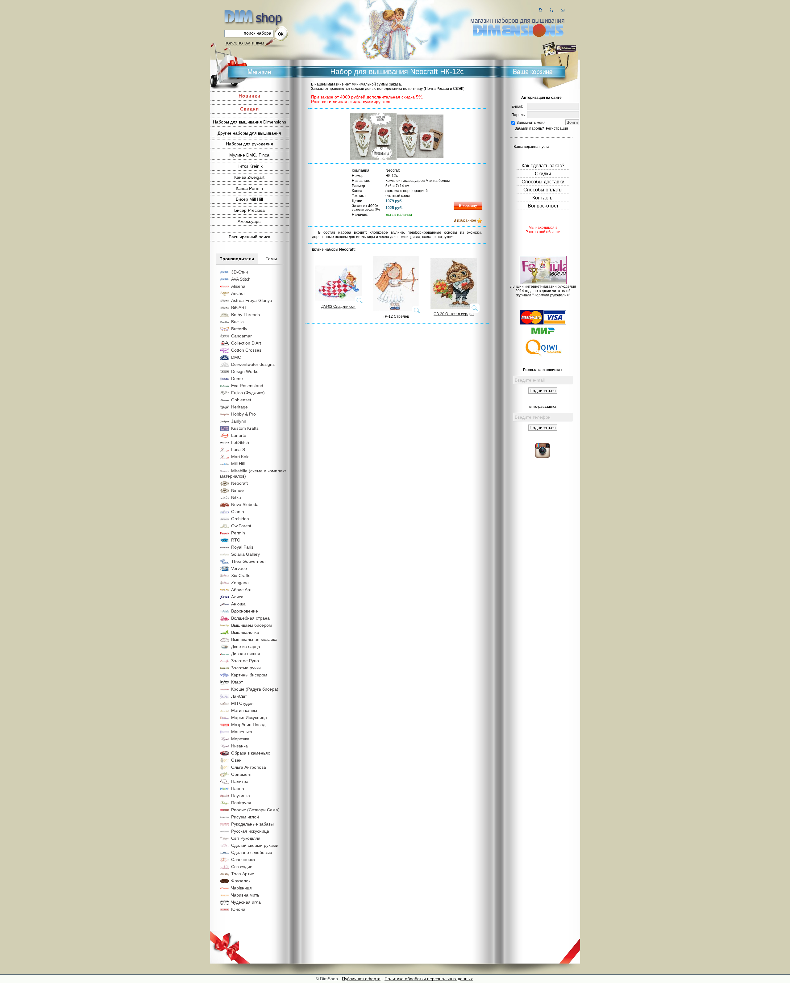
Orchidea (240, 518)
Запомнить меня (531, 122)
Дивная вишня (245, 653)
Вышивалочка (245, 632)
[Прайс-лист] (551, 10)
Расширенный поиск (249, 236)
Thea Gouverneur (248, 561)
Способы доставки (543, 181)
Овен (236, 760)
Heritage (239, 406)
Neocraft (239, 483)
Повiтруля (241, 802)
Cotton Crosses (246, 350)
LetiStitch (240, 442)
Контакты (543, 197)
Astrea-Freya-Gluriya (251, 300)
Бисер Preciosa (249, 210)
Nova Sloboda (245, 504)
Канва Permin (249, 188)
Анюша (238, 603)
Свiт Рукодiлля (245, 838)
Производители (236, 258)
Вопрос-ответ (543, 205)
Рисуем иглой (245, 816)
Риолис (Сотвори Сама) (255, 809)
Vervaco (239, 568)
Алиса (237, 596)
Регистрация (557, 128)
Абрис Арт (241, 589)
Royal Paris (242, 547)
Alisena (238, 286)
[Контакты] (562, 10)
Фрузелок (240, 880)
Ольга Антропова (248, 767)
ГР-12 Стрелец (396, 316)
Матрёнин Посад (248, 724)
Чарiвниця (241, 887)
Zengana (240, 582)
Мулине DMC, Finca (249, 155)
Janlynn (238, 421)
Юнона (238, 909)
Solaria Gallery (245, 554)
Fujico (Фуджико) (248, 392)
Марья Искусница (249, 717)
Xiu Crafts (240, 575)
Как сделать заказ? (543, 165)
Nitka (236, 497)
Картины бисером (249, 674)
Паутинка (240, 795)
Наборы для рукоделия (249, 143)
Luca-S (238, 449)
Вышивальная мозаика (254, 639)
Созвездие (241, 866)
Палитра (239, 781)
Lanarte (238, 435)
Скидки (249, 108)
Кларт (237, 682)
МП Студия (242, 703)
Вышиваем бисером (251, 625)
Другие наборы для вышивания (249, 133)
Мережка (240, 738)
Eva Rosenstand (247, 385)
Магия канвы (244, 710)
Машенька (241, 731)
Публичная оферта (361, 978)
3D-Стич (239, 272)
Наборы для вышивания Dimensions (249, 121)
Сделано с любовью (251, 852)
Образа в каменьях (250, 753)
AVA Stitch (241, 279)
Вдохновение (244, 611)
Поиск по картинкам (244, 43)
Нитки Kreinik (249, 166)
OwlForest (241, 525)
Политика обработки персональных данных (429, 978)
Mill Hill (238, 463)
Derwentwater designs (253, 364)
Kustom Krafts (245, 428)
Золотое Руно (245, 660)
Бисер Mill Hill (249, 199)
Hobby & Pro (243, 414)
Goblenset (241, 399)
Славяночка (243, 859)
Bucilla (237, 321)
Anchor (238, 293)
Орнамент (241, 774)
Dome (237, 378)
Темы (271, 258)
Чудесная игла (246, 902)
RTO (235, 540)
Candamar (241, 335)
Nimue (237, 490)
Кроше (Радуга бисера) (254, 689)
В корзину (468, 205)
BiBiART (239, 307)
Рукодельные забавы (252, 824)
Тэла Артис (242, 873)
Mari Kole (240, 456)
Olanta (237, 511)
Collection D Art (246, 343)
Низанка (239, 745)
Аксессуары (249, 221)
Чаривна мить (245, 895)
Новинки (249, 95)
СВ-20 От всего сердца (454, 314)
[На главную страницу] (540, 10)
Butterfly (239, 328)
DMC (236, 357)
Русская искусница (250, 831)
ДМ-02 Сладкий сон (338, 306)
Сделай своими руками (254, 845)
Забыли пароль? (529, 128)
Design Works (244, 371)
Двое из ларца (245, 646)
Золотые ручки (246, 667)
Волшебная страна (250, 618)
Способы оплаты (543, 189)
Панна (237, 788)
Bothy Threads (245, 314)
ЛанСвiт (239, 696)
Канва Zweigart (249, 177)
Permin (238, 532)
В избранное (465, 220)
